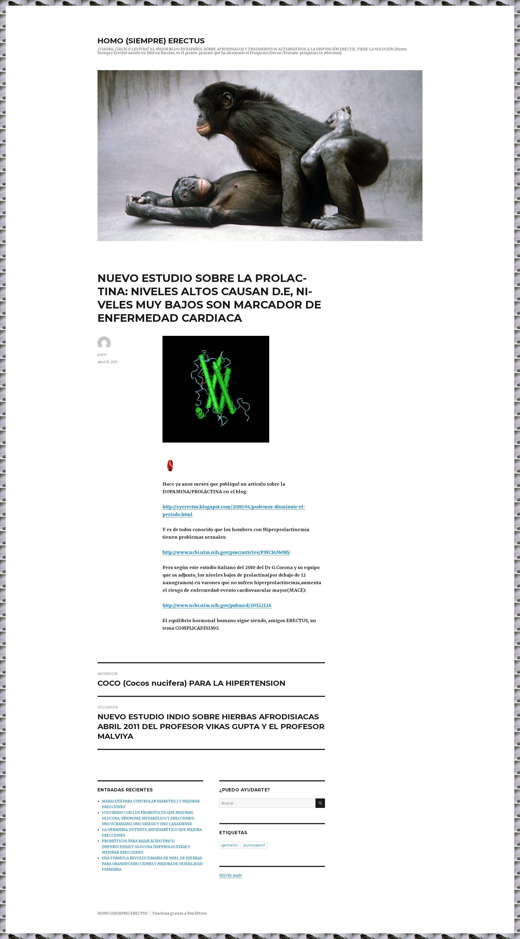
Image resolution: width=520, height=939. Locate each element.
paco (102, 354)
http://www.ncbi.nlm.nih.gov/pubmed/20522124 (216, 605)
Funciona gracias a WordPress (179, 913)
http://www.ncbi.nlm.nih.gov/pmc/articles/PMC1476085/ (226, 552)
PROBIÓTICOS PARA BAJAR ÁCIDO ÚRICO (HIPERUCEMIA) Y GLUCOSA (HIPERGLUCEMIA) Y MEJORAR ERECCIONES (146, 847)
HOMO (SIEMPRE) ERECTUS (151, 40)
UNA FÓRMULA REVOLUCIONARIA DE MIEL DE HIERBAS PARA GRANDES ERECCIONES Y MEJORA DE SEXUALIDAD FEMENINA (152, 864)
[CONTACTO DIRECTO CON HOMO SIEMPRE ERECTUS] (243, 465)
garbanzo (229, 845)
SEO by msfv (230, 875)
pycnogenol (254, 845)
